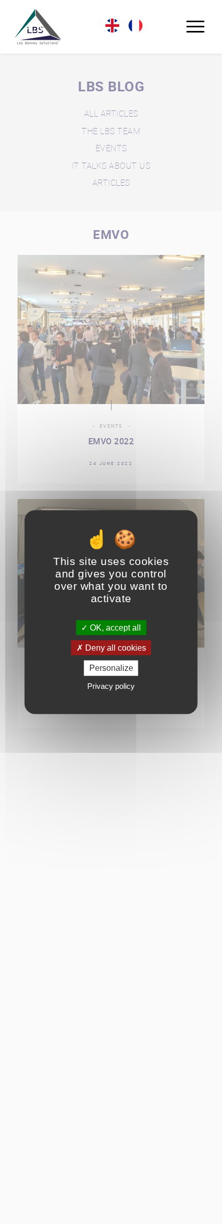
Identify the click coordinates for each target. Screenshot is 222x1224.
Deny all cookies (114, 647)
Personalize (111, 668)
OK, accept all (114, 627)
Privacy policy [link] (111, 685)
